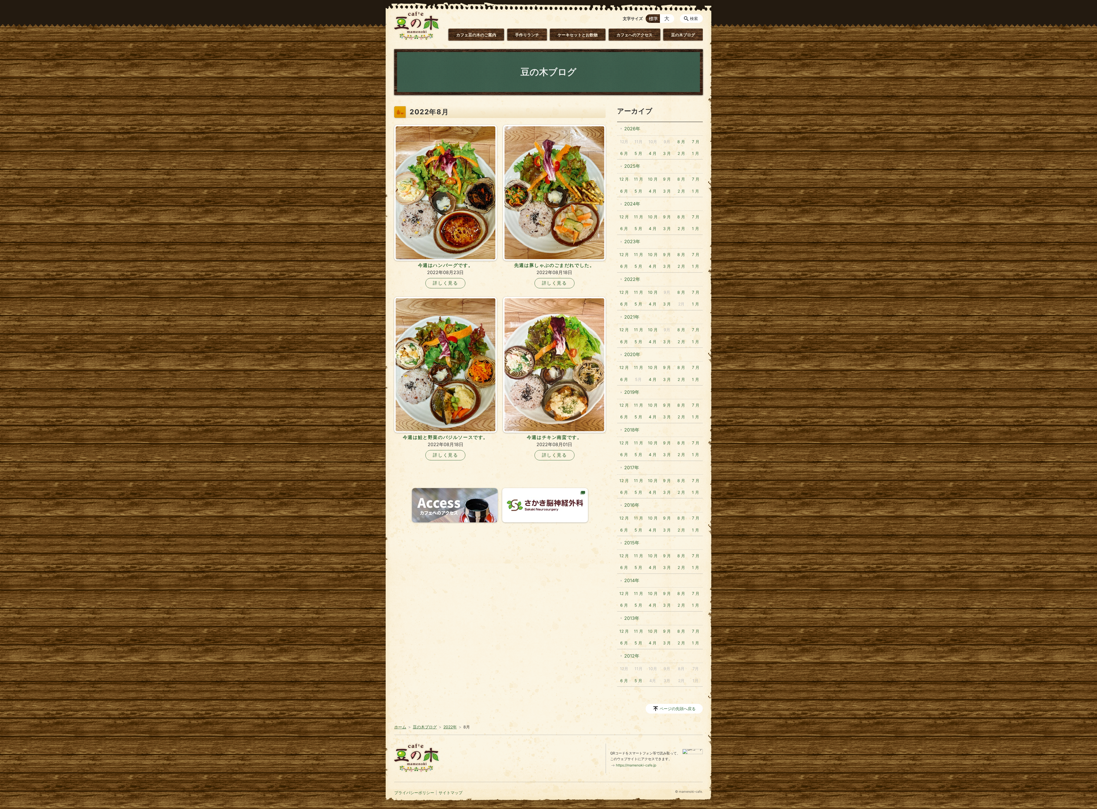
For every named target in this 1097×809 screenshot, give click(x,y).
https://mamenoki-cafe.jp (636, 765)
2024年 (632, 204)
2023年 (632, 241)
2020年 (632, 354)
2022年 (632, 279)
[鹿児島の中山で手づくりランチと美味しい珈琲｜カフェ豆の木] (416, 25)
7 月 (695, 141)
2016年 (631, 505)
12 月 (624, 179)
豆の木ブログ (683, 34)
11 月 (638, 179)
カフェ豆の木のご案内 (476, 34)
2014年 (631, 580)
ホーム (400, 726)
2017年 (631, 467)
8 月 (681, 141)
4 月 (652, 153)
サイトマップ (451, 792)
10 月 (653, 179)
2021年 (631, 317)
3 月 (667, 153)
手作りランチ (527, 34)
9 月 (667, 179)
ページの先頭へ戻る (678, 708)
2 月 (681, 153)
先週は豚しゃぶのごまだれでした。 (554, 265)
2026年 (632, 128)
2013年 (631, 618)
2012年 (631, 656)
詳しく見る (445, 283)
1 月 (695, 153)
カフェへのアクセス (634, 34)
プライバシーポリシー (414, 792)
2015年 (631, 543)
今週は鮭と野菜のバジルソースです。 (445, 437)
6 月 (624, 153)
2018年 (631, 430)
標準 (653, 18)
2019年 (631, 392)
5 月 (638, 153)
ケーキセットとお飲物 (578, 34)
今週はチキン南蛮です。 (554, 437)
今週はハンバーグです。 (445, 265)
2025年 (632, 166)
